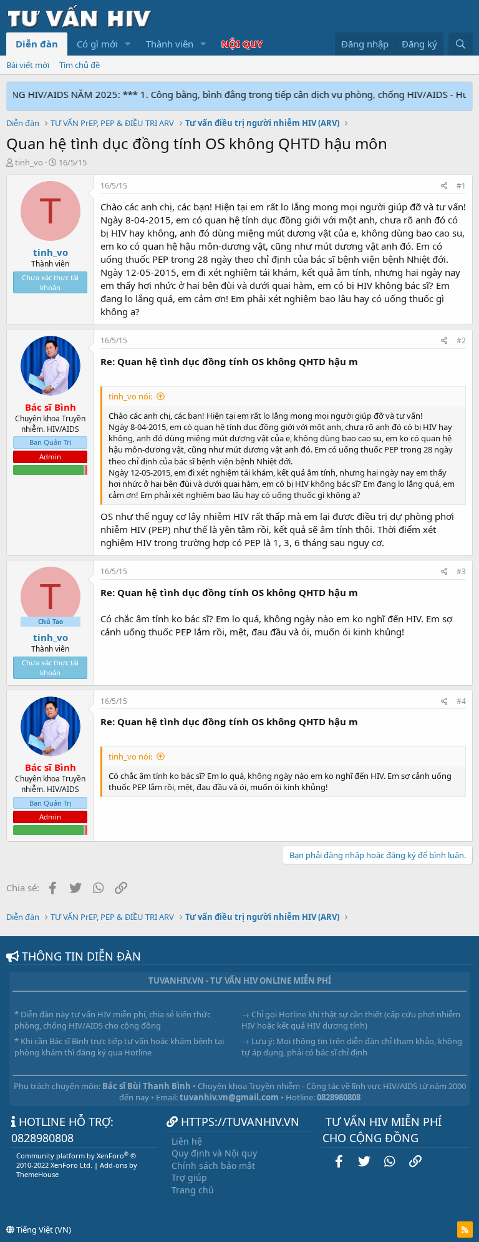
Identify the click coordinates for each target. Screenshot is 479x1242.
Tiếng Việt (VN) (42, 1229)
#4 (461, 701)
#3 (461, 571)
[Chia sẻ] (444, 186)
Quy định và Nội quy (214, 1153)
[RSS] (465, 1229)
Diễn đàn (37, 43)
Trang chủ (193, 1190)
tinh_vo (29, 162)
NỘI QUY (242, 43)
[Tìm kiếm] (460, 44)
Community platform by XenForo (76, 1160)
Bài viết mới (27, 65)
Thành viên (169, 43)
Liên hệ (187, 1141)
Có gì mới (97, 43)
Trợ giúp (189, 1177)
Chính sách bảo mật (213, 1165)
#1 (461, 185)
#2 (461, 340)
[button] (128, 44)
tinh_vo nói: (130, 396)
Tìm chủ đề (79, 65)
